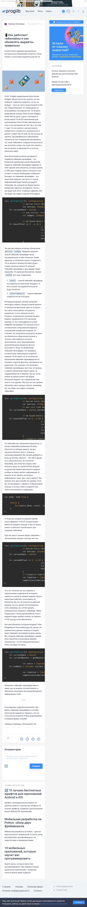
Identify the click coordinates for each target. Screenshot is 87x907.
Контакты (38, 891)
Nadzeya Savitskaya (16, 24)
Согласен (78, 902)
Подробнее (59, 90)
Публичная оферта (35, 887)
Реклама (19, 887)
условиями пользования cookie (54, 904)
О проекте (6, 887)
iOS (8, 738)
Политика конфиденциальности (15, 891)
